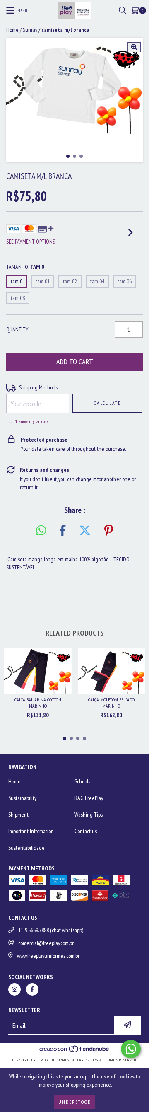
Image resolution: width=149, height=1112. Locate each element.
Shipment (18, 814)
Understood (74, 1102)
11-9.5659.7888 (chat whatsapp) (50, 930)
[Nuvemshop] (74, 1051)
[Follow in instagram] (14, 989)
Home (12, 30)
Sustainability (22, 798)
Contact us (85, 831)
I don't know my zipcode (27, 421)
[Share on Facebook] (62, 530)
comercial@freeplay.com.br (46, 943)
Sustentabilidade (26, 847)
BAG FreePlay (88, 798)
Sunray (30, 30)
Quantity (17, 329)
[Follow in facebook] (32, 989)
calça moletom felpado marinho (111, 702)
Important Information (31, 831)
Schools (82, 781)
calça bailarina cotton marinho (37, 702)
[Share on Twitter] (85, 530)
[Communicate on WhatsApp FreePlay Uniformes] (131, 1049)
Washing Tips (88, 814)
